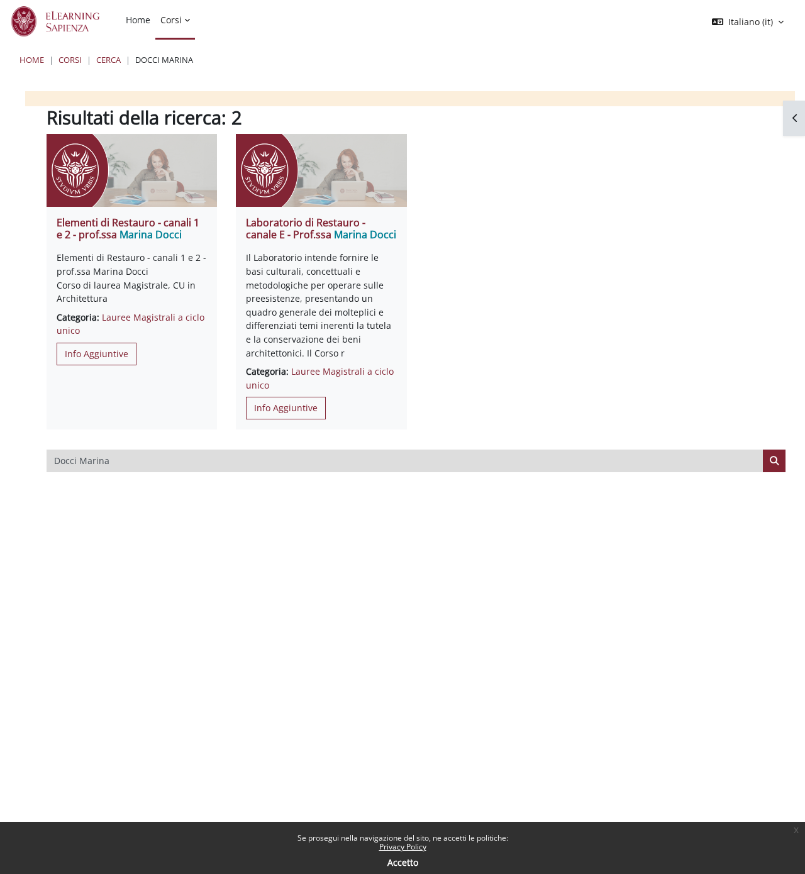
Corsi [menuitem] (171, 20)
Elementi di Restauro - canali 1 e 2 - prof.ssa (128, 228)
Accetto (402, 862)
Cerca (108, 59)
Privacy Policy (402, 846)
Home (31, 59)
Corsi (70, 59)
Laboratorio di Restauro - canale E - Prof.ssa (321, 228)
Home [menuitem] (138, 20)
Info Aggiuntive (96, 354)
